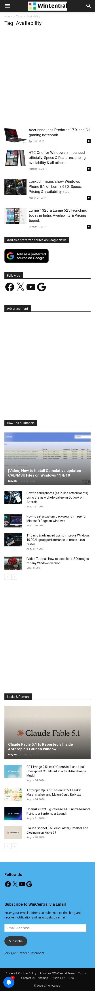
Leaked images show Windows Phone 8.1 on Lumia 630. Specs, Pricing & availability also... (55, 186)
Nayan (12, 480)
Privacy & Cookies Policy (21, 973)
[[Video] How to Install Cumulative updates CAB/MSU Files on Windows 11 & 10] (47, 458)
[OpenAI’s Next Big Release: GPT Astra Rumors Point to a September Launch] (13, 813)
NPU (71, 978)
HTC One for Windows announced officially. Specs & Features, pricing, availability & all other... (57, 157)
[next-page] (14, 577)
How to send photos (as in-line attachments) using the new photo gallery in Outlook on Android (57, 497)
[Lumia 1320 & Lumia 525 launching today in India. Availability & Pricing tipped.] (15, 216)
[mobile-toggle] (7, 6)
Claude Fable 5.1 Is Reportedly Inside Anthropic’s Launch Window (40, 746)
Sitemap (43, 978)
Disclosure (58, 978)
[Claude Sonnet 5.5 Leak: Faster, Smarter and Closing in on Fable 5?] (13, 832)
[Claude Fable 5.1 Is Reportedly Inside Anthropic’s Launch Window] (47, 732)
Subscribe (16, 941)
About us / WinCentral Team (57, 973)
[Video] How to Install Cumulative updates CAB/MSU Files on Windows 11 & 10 (44, 472)
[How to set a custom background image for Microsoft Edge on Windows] (13, 520)
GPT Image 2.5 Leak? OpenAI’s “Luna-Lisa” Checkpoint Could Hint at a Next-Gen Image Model (56, 771)
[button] (89, 6)
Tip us (82, 973)
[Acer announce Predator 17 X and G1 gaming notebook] (15, 135)
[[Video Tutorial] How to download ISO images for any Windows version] (13, 563)
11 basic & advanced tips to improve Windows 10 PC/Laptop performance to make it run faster (58, 540)
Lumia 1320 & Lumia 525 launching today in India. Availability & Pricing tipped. (58, 215)
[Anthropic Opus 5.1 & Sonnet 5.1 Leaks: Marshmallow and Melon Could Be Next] (13, 794)
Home (8, 16)
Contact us (27, 978)
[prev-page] (7, 577)
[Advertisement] (47, 78)
